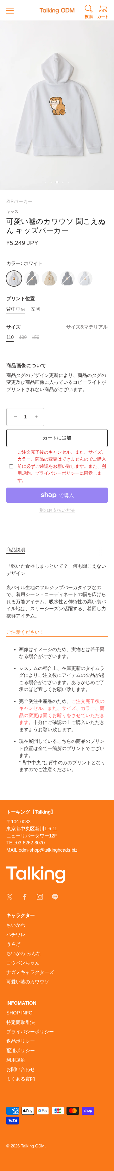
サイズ (57, 326)
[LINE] (55, 896)
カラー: (24, 263)
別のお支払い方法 (57, 510)
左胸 (35, 309)
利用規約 (15, 1060)
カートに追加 (57, 437)
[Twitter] (9, 896)
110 (10, 337)
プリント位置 (20, 298)
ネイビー (67, 278)
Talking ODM (33, 1146)
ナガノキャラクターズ (30, 972)
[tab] (19, 550)
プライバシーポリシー (57, 473)
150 (35, 337)
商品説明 (15, 549)
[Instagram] (40, 896)
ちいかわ (15, 925)
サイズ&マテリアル (87, 326)
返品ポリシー (20, 1041)
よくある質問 (20, 1078)
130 (23, 337)
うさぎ (13, 944)
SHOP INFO (19, 1012)
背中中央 (15, 309)
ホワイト (14, 278)
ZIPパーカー (19, 201)
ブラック (31, 278)
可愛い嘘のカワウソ (27, 981)
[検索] (89, 12)
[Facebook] (25, 896)
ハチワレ (15, 934)
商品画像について (26, 365)
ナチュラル (49, 278)
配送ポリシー (20, 1050)
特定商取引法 (20, 1022)
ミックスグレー (84, 278)
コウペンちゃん (23, 962)
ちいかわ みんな (23, 953)
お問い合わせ (20, 1069)
